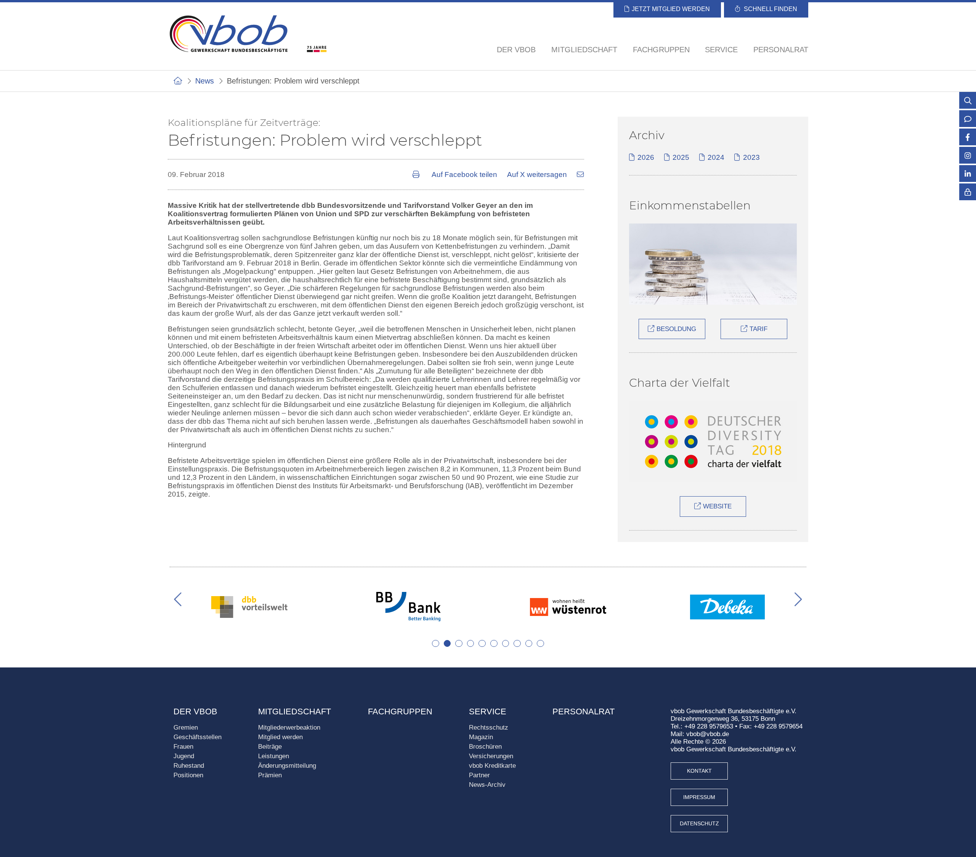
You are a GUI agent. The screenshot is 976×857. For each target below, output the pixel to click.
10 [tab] (540, 643)
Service (487, 711)
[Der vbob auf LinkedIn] (967, 174)
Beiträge (270, 746)
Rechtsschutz (488, 727)
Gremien (185, 727)
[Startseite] (177, 81)
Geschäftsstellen (197, 737)
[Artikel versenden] (580, 174)
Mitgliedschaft (294, 711)
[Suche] (967, 101)
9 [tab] (529, 643)
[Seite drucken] (417, 174)
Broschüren (485, 746)
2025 (681, 157)
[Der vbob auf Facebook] (967, 138)
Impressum (699, 797)
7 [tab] (505, 643)
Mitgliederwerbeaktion (289, 727)
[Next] (794, 599)
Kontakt (699, 771)
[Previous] (182, 599)
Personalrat (780, 49)
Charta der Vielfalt (679, 382)
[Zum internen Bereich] (967, 196)
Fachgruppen (661, 49)
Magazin (481, 737)
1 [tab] (435, 643)
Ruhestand (188, 765)
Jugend (183, 756)
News (204, 81)
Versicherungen (491, 756)
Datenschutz (699, 823)
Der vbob (195, 711)
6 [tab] (494, 643)
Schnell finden (770, 9)
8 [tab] (517, 643)
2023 (751, 157)
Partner (479, 775)
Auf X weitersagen (537, 174)
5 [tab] (482, 643)
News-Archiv (487, 784)
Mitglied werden (280, 737)
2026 (645, 157)
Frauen (183, 746)
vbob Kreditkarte (492, 765)
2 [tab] (447, 643)
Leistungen (273, 756)
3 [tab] (458, 643)
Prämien (270, 775)
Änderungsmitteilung (287, 765)
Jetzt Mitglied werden (671, 9)
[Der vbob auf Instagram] (967, 156)
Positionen (188, 775)
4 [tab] (470, 643)
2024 (716, 157)
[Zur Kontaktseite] (967, 119)
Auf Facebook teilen (464, 174)
